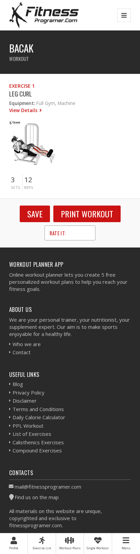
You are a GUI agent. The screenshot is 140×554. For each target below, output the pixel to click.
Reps (28, 187)
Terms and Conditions (38, 409)
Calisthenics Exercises (38, 442)
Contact (22, 352)
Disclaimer (25, 400)
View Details (24, 110)
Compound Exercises (37, 450)
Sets (15, 187)
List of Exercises (32, 433)
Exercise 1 (22, 86)
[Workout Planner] (44, 15)
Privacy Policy (29, 392)
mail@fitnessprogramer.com (48, 486)
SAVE (34, 214)
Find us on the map (37, 497)
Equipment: (22, 103)
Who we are (27, 344)
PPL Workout (28, 425)
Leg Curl (20, 93)
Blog (18, 384)
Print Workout (87, 214)
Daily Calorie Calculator (39, 417)
